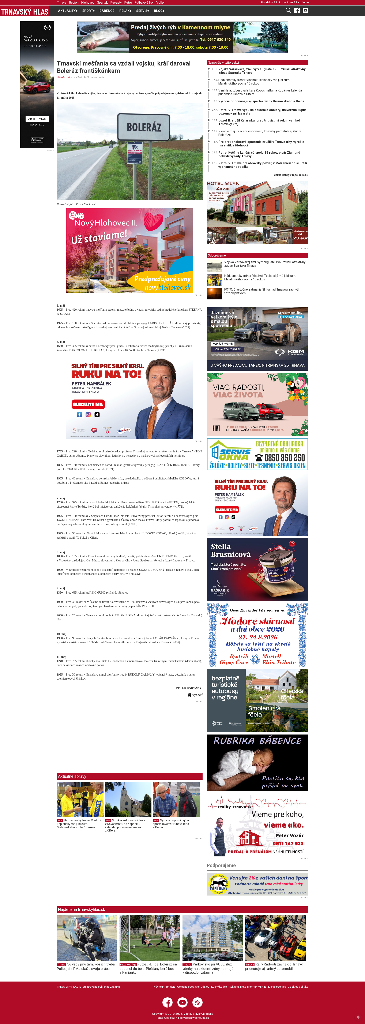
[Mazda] (37, 84)
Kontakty (254, 986)
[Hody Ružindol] (257, 635)
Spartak (102, 2)
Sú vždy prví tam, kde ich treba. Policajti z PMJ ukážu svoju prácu (86, 966)
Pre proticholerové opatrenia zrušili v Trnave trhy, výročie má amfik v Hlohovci (261, 143)
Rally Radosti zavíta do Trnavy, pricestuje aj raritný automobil (274, 966)
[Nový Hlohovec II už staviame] (130, 250)
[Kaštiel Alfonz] (257, 213)
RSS (244, 986)
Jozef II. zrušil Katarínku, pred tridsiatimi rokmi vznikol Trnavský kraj (259, 122)
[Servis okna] (257, 454)
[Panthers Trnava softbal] (257, 884)
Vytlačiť (197, 695)
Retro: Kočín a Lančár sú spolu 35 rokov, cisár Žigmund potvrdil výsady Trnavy (259, 154)
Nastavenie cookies (273, 986)
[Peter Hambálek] (257, 504)
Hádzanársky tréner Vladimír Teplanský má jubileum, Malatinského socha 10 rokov (79, 824)
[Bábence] (257, 763)
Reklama (234, 986)
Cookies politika (298, 986)
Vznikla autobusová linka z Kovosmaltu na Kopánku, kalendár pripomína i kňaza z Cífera (125, 825)
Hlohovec (87, 2)
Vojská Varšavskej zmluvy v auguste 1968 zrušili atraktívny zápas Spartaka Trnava (262, 71)
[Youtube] (305, 10)
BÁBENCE (106, 11)
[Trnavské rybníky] (182, 37)
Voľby (160, 2)
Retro (128, 2)
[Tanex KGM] (257, 339)
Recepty (116, 2)
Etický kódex (219, 986)
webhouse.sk (200, 1017)
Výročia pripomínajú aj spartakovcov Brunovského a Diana (171, 824)
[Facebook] (297, 10)
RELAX (61, 77)
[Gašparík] (257, 569)
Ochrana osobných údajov (193, 986)
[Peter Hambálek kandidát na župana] (130, 396)
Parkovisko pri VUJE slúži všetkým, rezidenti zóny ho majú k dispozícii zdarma (207, 968)
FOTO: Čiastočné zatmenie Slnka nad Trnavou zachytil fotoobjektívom (261, 291)
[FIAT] (257, 404)
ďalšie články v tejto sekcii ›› (291, 175)
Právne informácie (164, 986)
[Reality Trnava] (257, 824)
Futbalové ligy (144, 2)
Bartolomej (302, 2)
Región (74, 2)
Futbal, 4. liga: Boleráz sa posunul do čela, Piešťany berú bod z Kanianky (148, 968)
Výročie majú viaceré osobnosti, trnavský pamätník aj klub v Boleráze (259, 133)
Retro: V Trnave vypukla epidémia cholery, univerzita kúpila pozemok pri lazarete (262, 111)
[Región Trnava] (257, 700)
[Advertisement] (92, 733)
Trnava (61, 2)
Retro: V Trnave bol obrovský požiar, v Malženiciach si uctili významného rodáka (262, 165)
